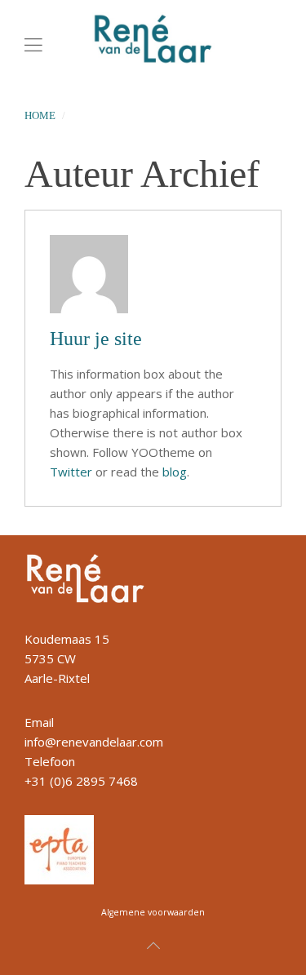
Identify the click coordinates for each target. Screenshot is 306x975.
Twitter (71, 471)
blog (174, 471)
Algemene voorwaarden (153, 912)
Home (39, 115)
